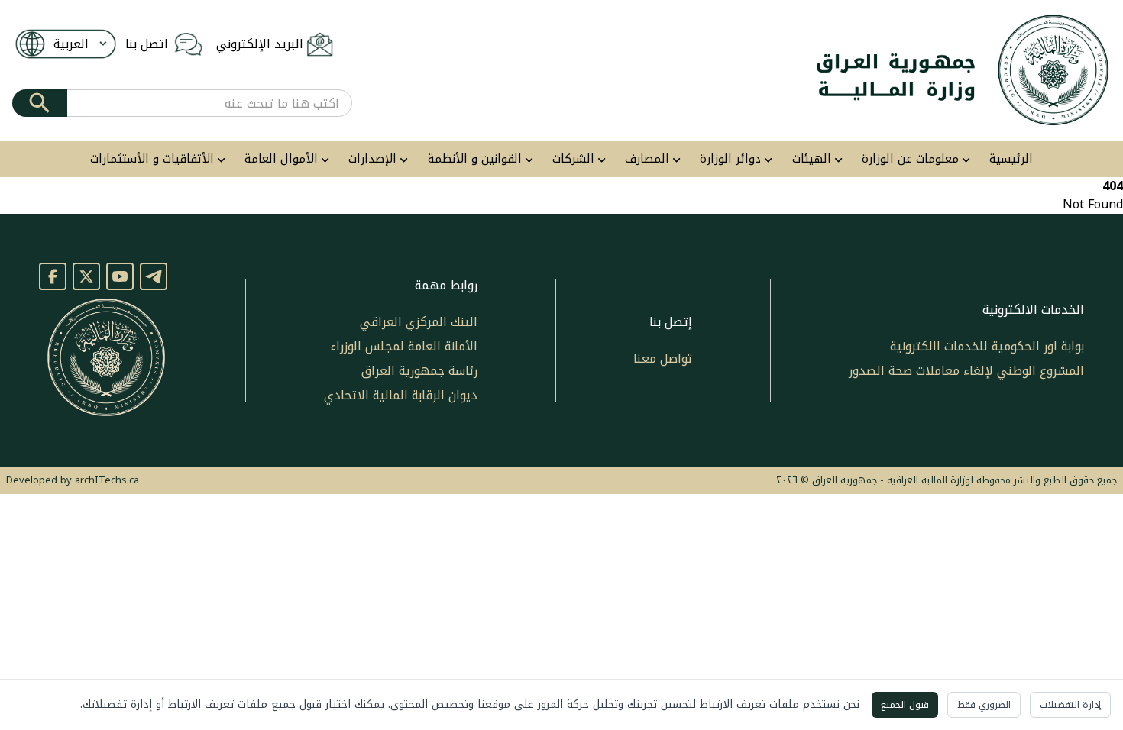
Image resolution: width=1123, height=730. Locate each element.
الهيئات (811, 159)
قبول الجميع (905, 704)
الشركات (573, 159)
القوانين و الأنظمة (475, 159)
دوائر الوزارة (730, 159)
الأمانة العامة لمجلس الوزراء (403, 346)
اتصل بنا (146, 44)
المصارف (647, 159)
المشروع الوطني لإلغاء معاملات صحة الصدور (966, 371)
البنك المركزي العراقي (418, 322)
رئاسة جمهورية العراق (419, 371)
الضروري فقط (984, 704)
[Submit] (39, 103)
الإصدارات (372, 159)
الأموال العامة (281, 159)
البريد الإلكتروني (259, 44)
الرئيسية (1011, 159)
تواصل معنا (662, 358)
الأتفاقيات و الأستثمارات (152, 159)
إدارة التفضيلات (1070, 704)
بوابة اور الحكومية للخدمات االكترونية (987, 346)
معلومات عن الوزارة (910, 159)
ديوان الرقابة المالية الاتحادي (400, 395)
